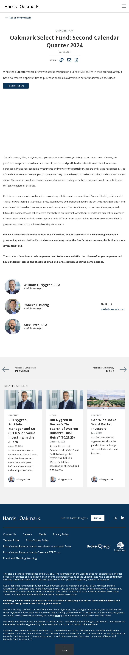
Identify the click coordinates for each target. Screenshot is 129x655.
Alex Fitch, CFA (35, 325)
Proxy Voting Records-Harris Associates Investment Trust (37, 546)
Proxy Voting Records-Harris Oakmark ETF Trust (32, 552)
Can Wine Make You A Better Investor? (103, 424)
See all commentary (20, 17)
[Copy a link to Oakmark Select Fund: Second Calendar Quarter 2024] (61, 60)
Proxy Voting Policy (37, 540)
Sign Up (97, 518)
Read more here (16, 85)
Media (42, 534)
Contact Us (9, 534)
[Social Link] (115, 517)
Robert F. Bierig (36, 305)
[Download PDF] (76, 60)
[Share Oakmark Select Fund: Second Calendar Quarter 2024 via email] (69, 60)
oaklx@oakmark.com (112, 309)
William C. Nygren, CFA (42, 285)
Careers (27, 534)
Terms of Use (11, 540)
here (57, 615)
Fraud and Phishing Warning (20, 558)
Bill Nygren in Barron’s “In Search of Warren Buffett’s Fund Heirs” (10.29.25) (64, 428)
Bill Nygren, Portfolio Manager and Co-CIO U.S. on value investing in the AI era (22, 431)
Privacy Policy (61, 534)
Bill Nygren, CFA (23, 479)
